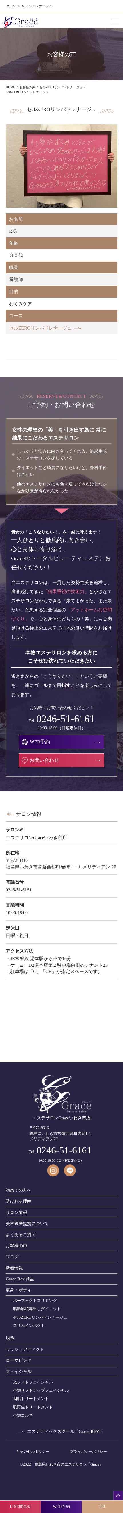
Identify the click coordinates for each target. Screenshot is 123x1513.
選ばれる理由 (18, 1201)
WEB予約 (61, 1506)
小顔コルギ (23, 1415)
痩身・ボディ (18, 1290)
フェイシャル (18, 1371)
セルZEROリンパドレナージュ (40, 328)
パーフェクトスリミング (35, 1301)
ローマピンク (18, 1360)
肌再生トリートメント (33, 1407)
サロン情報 (16, 1212)
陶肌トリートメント (31, 1399)
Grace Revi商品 (20, 1279)
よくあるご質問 (21, 1234)
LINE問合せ (20, 1506)
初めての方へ (18, 1190)
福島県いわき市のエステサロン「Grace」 (69, 1464)
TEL (102, 1506)
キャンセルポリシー (32, 1451)
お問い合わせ (44, 760)
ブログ (12, 1256)
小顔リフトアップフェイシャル (41, 1390)
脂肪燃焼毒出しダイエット (37, 1309)
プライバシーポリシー (88, 1451)
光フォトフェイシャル (33, 1382)
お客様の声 (16, 1245)
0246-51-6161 (65, 718)
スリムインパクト (29, 1326)
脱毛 (10, 1338)
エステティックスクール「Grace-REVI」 (66, 1431)
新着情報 (14, 1268)
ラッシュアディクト (25, 1349)
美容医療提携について (27, 1223)
